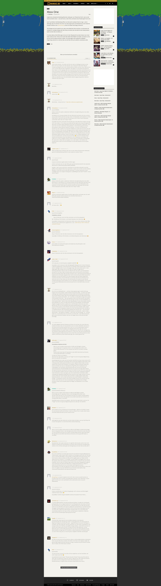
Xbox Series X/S (54, 0)
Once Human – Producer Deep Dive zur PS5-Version (107, 61)
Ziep (53, 62)
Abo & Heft (93, 3)
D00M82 (54, 179)
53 (90, 14)
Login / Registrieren (113, 0)
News (64, 3)
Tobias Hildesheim (107, 41)
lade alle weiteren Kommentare (69, 567)
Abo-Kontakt (112, 584)
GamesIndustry (61, 25)
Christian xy (55, 500)
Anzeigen (103, 584)
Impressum (74, 584)
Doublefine (54, 451)
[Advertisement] (104, 16)
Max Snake (96, 91)
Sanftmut (96, 107)
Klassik (70, 0)
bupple (53, 518)
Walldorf (54, 407)
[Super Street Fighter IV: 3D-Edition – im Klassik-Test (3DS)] (97, 33)
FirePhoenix (96, 111)
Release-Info (103, 57)
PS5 (47, 0)
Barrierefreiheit (88, 584)
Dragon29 (54, 537)
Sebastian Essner (109, 57)
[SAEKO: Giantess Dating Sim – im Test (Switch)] (97, 48)
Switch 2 (63, 0)
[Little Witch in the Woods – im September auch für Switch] (97, 55)
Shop (88, 3)
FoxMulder (54, 251)
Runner (95, 119)
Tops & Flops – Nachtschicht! (105, 95)
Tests (69, 3)
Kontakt (107, 584)
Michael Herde (106, 35)
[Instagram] (108, 4)
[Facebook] (105, 4)
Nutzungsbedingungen (96, 584)
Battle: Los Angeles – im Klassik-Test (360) (107, 39)
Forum (82, 3)
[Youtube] (110, 4)
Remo (95, 98)
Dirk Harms (50, 14)
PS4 (50, 0)
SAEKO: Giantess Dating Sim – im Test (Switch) (106, 46)
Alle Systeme (75, 0)
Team (78, 584)
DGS (53, 211)
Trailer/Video (103, 63)
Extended (75, 3)
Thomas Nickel (106, 48)
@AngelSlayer (55, 477)
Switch (67, 0)
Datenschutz (82, 584)
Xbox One (59, 0)
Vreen (53, 242)
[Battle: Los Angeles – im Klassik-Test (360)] (97, 41)
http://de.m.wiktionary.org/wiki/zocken (74, 102)
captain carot (55, 148)
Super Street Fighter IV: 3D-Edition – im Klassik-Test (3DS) (106, 32)
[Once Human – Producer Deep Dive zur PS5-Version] (97, 63)
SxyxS (53, 192)
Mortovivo (54, 441)
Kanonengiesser (56, 230)
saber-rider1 (55, 259)
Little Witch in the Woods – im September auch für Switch (107, 54)
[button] (112, 3)
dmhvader (54, 340)
